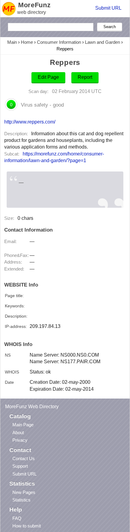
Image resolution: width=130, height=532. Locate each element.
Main (12, 42)
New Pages (23, 492)
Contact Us (23, 458)
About (18, 432)
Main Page (23, 424)
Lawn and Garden (102, 42)
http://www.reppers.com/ (29, 121)
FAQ (16, 518)
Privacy (20, 440)
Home (27, 42)
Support (20, 466)
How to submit (26, 525)
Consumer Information (59, 42)
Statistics (21, 499)
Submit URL (108, 8)
